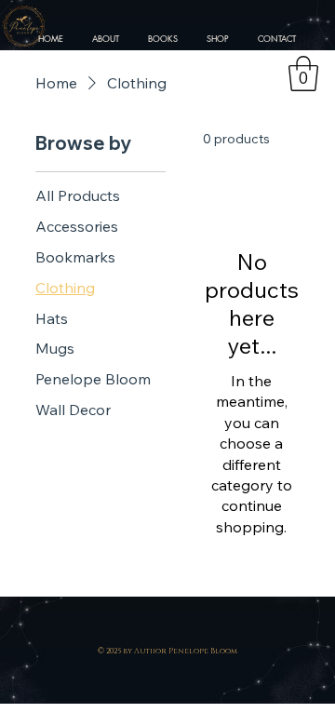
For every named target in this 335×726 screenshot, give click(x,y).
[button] (303, 73)
